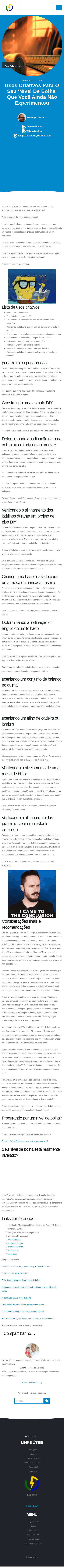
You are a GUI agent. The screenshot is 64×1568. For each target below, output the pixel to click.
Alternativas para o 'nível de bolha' (16, 1298)
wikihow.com (13, 1250)
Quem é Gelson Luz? (32, 1382)
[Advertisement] (32, 160)
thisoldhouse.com (15, 1247)
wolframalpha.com (15, 1243)
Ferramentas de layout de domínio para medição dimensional (28, 1318)
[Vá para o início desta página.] (32, 1411)
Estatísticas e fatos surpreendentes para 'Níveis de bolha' (26, 1266)
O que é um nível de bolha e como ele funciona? (23, 1312)
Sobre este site (33, 1535)
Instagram (33, 1450)
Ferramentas (33, 1530)
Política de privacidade (33, 1463)
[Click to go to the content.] (32, 198)
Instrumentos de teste (33, 1543)
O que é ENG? (32, 1506)
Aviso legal (33, 1467)
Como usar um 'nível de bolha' (15, 1273)
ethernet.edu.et (14, 1239)
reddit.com (12, 1254)
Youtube (33, 1454)
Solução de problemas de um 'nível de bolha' (21, 1280)
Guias (33, 1526)
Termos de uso (33, 1458)
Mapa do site (33, 1471)
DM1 (40, 81)
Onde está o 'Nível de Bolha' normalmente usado (23, 1305)
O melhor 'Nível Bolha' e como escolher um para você (25, 1141)
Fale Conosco (33, 1539)
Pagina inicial (27, 81)
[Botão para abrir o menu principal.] (59, 7)
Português (31, 1436)
